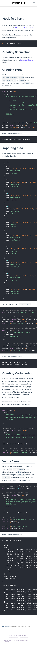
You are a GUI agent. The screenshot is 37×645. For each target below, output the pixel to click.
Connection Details (26, 60)
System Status (24, 637)
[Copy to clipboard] (35, 41)
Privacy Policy (13, 635)
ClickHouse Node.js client (24, 28)
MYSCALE (19, 3)
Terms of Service (13, 637)
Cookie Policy (22, 635)
